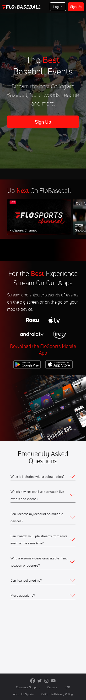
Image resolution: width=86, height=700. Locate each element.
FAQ (67, 687)
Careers (52, 687)
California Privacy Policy (57, 694)
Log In (58, 7)
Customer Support (28, 687)
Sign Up (76, 7)
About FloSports (23, 694)
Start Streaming (39, 221)
